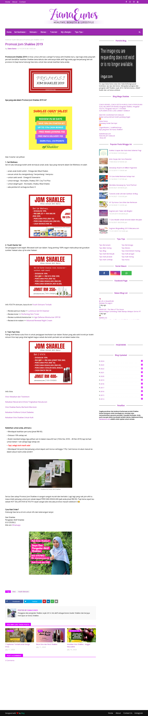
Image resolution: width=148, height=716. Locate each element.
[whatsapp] (130, 1)
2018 (121, 384)
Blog (22, 713)
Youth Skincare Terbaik (42, 304)
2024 (121, 361)
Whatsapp (16, 525)
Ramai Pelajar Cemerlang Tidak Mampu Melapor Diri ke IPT (120, 311)
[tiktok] (138, 273)
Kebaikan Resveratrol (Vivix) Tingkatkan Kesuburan (26, 402)
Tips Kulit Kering (127, 257)
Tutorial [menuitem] (53, 32)
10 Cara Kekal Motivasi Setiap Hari (122, 176)
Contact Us (127, 713)
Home (7, 2)
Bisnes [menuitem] (43, 32)
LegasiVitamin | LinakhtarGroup (110, 127)
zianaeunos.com (104, 419)
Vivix (13, 592)
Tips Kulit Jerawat (105, 257)
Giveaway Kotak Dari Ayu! (108, 123)
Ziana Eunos (12, 48)
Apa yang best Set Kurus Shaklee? (111, 129)
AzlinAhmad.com (105, 134)
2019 (121, 380)
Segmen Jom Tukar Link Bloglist (120, 211)
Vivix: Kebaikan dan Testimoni (17, 397)
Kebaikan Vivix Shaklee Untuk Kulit (19, 417)
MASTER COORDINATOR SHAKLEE (111, 115)
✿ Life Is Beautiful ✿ (106, 301)
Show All (103, 138)
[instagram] (134, 1)
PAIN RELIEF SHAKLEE (107, 136)
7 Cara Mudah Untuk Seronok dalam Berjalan (125, 220)
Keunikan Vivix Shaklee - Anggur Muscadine (78, 645)
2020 (121, 376)
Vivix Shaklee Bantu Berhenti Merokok (21, 407)
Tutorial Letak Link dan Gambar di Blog (123, 194)
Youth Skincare (16, 40)
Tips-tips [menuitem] (79, 32)
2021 (121, 372)
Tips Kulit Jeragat (127, 254)
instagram (138, 713)
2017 (121, 388)
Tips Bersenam (105, 245)
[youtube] (137, 1)
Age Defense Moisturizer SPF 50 (47, 317)
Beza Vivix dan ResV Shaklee (46, 644)
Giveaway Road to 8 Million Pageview (123, 168)
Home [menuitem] (9, 32)
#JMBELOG (103, 318)
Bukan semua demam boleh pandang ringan (114, 117)
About (14, 2)
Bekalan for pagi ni (105, 303)
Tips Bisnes (125, 248)
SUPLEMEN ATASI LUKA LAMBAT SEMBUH (114, 111)
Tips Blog (102, 251)
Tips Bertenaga (127, 245)
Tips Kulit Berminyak (106, 254)
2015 (121, 395)
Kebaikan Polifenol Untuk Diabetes (19, 412)
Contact (22, 2)
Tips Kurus (125, 259)
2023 (121, 365)
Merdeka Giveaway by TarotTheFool (122, 185)
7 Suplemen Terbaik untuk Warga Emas (17, 645)
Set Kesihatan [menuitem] (19, 32)
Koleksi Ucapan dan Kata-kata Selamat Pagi (125, 150)
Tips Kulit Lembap (106, 259)
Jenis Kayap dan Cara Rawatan (120, 159)
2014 (121, 399)
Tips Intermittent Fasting (130, 251)
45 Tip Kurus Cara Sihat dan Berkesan (123, 202)
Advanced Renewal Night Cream (39, 320)
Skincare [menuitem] (33, 32)
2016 (121, 391)
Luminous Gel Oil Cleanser (39, 311)
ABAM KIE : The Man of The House (111, 309)
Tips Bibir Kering (105, 248)
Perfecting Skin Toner (30, 314)
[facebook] (126, 1)
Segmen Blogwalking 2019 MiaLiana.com (124, 228)
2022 (121, 369)
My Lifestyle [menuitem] (66, 32)
